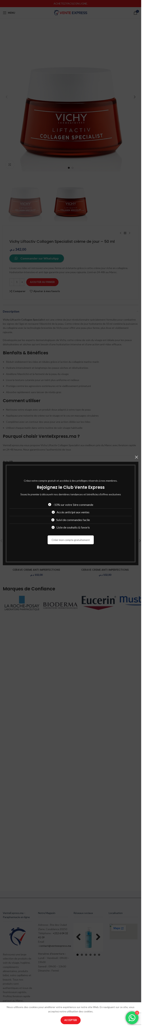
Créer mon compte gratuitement (71, 539)
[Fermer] (136, 457)
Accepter (70, 1020)
